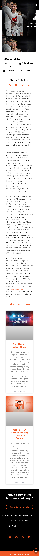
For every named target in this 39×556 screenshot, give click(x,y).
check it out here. (17, 289)
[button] (10, 85)
